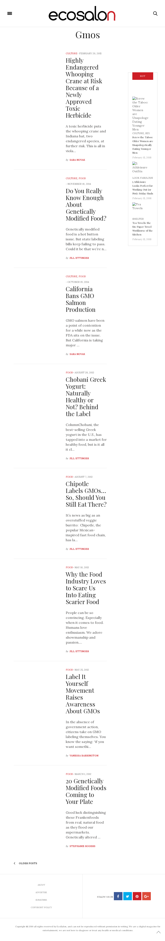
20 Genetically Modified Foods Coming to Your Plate (86, 791)
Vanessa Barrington (84, 755)
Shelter (138, 218)
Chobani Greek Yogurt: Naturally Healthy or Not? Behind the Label (86, 396)
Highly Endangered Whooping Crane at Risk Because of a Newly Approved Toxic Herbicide (84, 87)
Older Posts (27, 863)
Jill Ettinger (79, 257)
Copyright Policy (41, 907)
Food (82, 178)
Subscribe (41, 900)
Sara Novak (77, 159)
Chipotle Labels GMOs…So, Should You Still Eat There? (86, 494)
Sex (147, 133)
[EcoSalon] (82, 13)
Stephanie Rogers (82, 846)
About (41, 884)
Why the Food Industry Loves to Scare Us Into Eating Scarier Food (86, 588)
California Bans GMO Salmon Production (81, 299)
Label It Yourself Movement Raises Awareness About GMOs (83, 694)
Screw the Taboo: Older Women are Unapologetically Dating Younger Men (142, 144)
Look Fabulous (142, 177)
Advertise (41, 892)
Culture (71, 53)
